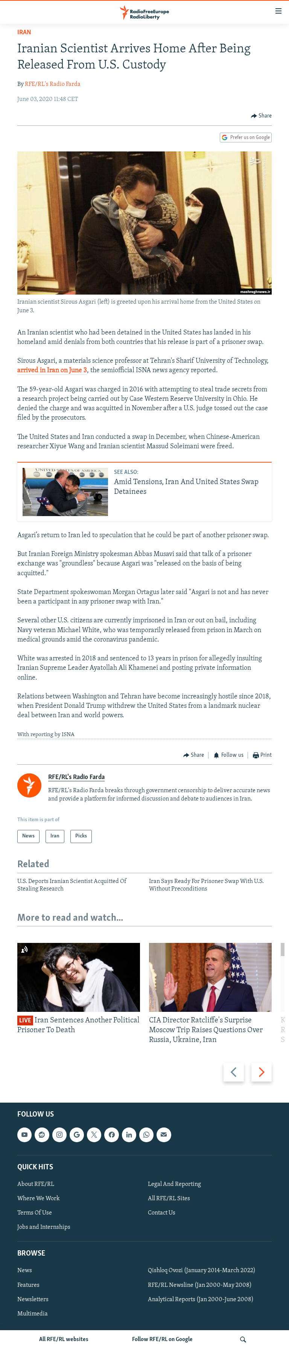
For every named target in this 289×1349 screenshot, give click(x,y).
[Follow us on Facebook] (111, 1134)
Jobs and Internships (43, 1227)
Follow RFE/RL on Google (162, 1340)
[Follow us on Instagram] (59, 1134)
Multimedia (32, 1314)
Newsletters (33, 1299)
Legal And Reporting (174, 1184)
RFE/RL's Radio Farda (53, 84)
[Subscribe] (164, 1134)
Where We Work (38, 1199)
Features (28, 1285)
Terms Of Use (34, 1213)
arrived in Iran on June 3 (52, 370)
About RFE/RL (35, 1184)
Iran (24, 32)
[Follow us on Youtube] (24, 1134)
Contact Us (161, 1213)
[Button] (261, 116)
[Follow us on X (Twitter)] (94, 1134)
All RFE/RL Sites (169, 1199)
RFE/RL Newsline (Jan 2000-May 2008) (200, 1285)
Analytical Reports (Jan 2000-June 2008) (201, 1299)
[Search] (243, 1339)
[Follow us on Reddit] (42, 1134)
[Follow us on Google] (77, 1134)
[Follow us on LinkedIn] (129, 1134)
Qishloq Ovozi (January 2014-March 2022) (202, 1271)
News (24, 1271)
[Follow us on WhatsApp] (146, 1134)
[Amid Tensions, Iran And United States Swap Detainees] (65, 492)
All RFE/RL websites (63, 1340)
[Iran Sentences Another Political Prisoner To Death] (78, 977)
